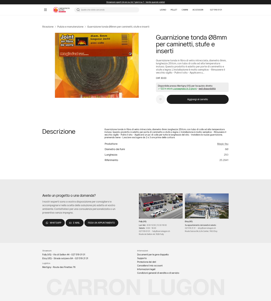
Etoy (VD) (189, 221)
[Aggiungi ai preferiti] (160, 99)
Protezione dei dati (146, 262)
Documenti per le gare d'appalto (153, 254)
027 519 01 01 (216, 10)
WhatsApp (55, 222)
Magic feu (222, 143)
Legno (163, 10)
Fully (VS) (142, 221)
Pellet (174, 10)
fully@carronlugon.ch (161, 231)
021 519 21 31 (190, 228)
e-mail (76, 222)
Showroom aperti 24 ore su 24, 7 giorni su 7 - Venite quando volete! (135, 2)
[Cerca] (78, 9)
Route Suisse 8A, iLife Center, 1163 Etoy (201, 231)
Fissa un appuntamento (101, 222)
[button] (207, 88)
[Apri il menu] (45, 10)
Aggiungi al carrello (197, 99)
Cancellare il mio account (150, 265)
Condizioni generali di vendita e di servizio (158, 273)
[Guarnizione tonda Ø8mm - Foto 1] (96, 65)
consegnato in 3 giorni (185, 88)
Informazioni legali (146, 269)
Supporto (142, 258)
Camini (185, 10)
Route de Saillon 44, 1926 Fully (151, 234)
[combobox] (109, 10)
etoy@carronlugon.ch (207, 228)
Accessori (198, 10)
